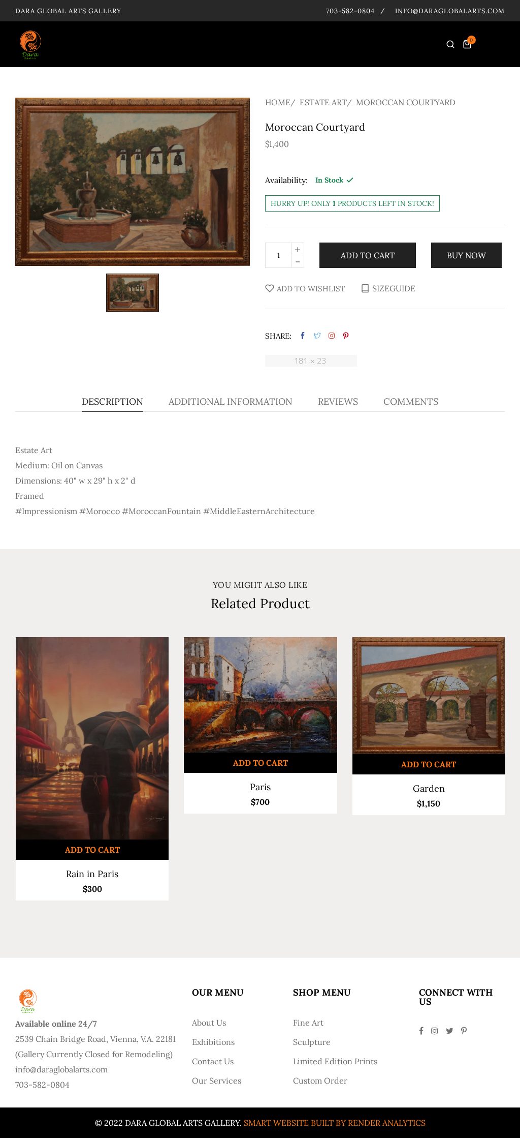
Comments (410, 402)
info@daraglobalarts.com (450, 11)
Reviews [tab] (338, 402)
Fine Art (308, 1022)
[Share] (332, 335)
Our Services (216, 1080)
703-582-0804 (350, 11)
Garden (429, 788)
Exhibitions (213, 1042)
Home (277, 102)
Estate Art (323, 102)
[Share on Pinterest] (345, 336)
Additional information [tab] (230, 402)
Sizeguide (393, 288)
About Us (209, 1022)
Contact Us (213, 1061)
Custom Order (320, 1080)
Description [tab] (112, 402)
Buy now (466, 255)
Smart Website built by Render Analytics (335, 1123)
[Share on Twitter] (317, 336)
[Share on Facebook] (302, 336)
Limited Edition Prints (335, 1061)
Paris (260, 787)
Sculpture (312, 1042)
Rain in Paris (92, 874)
